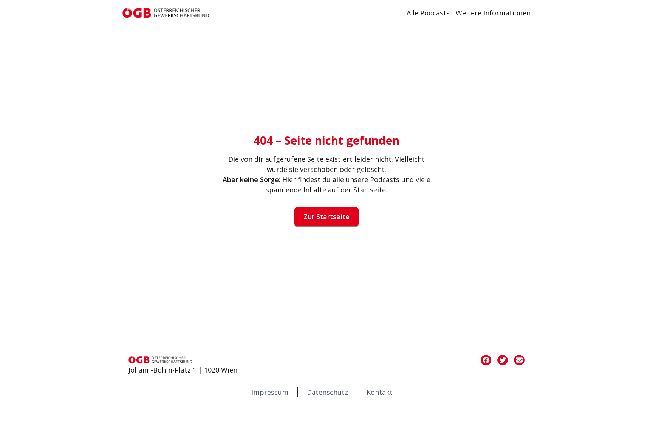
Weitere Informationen (493, 12)
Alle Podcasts (428, 12)
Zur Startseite (326, 216)
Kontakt (380, 392)
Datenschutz (327, 392)
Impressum (269, 392)
